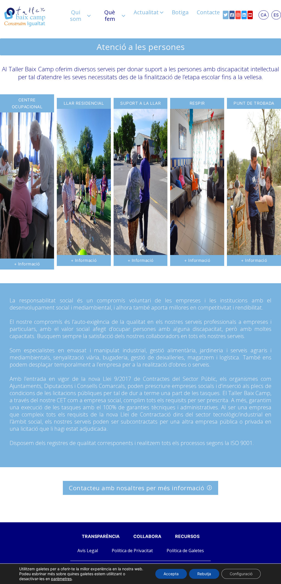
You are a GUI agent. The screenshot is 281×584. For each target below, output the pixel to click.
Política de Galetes (185, 551)
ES (276, 15)
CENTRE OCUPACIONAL (27, 103)
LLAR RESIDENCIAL (84, 103)
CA (263, 15)
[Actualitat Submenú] (162, 12)
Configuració (241, 573)
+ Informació (27, 264)
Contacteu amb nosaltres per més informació (136, 488)
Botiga (180, 12)
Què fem (109, 15)
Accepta (171, 573)
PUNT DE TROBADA (254, 103)
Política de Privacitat (132, 551)
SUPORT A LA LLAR (140, 103)
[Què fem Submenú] (123, 16)
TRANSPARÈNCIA (101, 536)
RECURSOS (187, 536)
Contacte (208, 12)
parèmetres (61, 578)
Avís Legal (87, 551)
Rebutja (204, 573)
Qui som (75, 15)
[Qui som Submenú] (89, 16)
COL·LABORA (147, 536)
